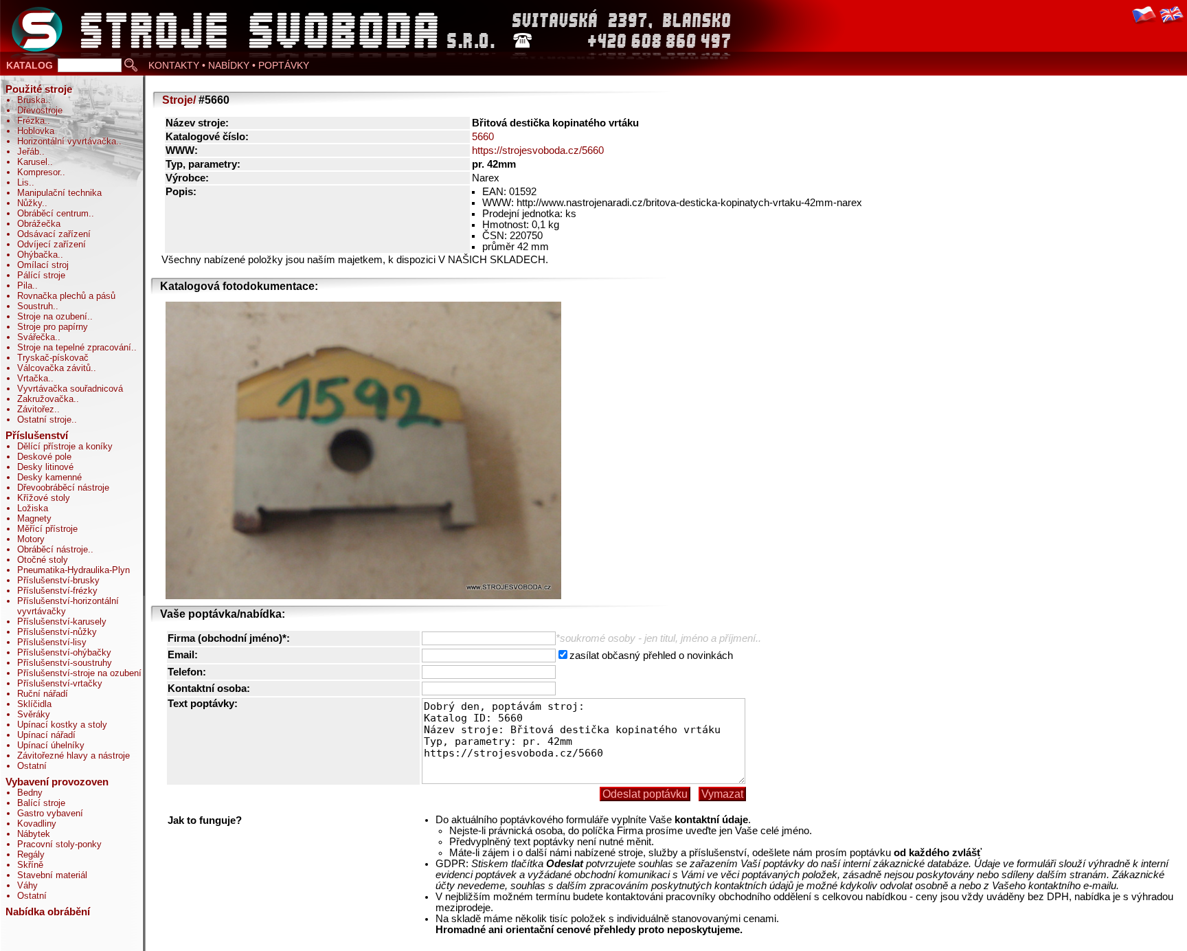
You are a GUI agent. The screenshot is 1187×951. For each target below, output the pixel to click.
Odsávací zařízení (54, 234)
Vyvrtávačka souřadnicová (70, 388)
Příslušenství (36, 435)
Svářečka (36, 337)
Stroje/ (179, 100)
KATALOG (29, 65)
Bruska (31, 100)
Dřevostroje (40, 110)
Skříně (30, 865)
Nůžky (29, 203)
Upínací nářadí (46, 735)
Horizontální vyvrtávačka (66, 141)
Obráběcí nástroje (52, 549)
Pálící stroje (41, 275)
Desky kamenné (49, 477)
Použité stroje (38, 89)
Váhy (27, 885)
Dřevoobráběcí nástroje (63, 487)
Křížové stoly (43, 498)
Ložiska (32, 508)
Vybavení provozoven (57, 781)
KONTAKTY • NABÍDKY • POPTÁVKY (228, 65)
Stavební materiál (52, 875)
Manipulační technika (59, 193)
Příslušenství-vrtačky (59, 683)
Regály (31, 854)
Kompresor (38, 172)
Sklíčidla (34, 704)
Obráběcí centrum (53, 213)
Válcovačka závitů (54, 368)
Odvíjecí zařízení (51, 244)
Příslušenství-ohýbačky (64, 652)
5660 (483, 136)
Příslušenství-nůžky (57, 632)
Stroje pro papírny (52, 327)
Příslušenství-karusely (61, 621)
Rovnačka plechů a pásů (66, 296)
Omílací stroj (43, 265)
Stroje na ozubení (52, 316)
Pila (24, 285)
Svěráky (33, 714)
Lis (23, 182)
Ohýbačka (37, 254)
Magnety (34, 518)
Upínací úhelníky (50, 745)
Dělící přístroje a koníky (65, 446)
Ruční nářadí (42, 694)
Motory (31, 539)
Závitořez (35, 409)
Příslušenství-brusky (58, 580)
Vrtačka (32, 378)
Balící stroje (41, 803)
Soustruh (35, 306)
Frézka (31, 120)
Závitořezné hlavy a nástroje (73, 755)
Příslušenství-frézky (57, 590)
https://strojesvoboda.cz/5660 (538, 150)
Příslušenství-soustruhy (64, 663)
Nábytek (33, 834)
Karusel (32, 162)
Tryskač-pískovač (53, 358)
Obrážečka (38, 224)
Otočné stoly (42, 560)
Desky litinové (45, 467)
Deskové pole (44, 456)
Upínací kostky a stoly (62, 724)
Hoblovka (35, 131)
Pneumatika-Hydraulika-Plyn (73, 570)
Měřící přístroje (47, 529)
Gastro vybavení (50, 813)
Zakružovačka (45, 399)
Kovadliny (36, 823)
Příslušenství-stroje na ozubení (79, 673)
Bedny (30, 792)
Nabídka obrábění (47, 911)
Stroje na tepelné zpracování (74, 347)
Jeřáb (28, 151)
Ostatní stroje (44, 419)
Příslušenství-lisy (52, 642)
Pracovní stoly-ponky (59, 844)
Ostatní (32, 766)
